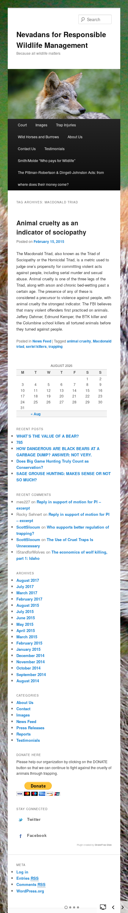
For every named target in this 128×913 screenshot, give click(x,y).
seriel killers (36, 346)
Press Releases (30, 727)
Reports (23, 734)
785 (19, 442)
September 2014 (31, 674)
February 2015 (29, 643)
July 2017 (25, 586)
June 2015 (25, 617)
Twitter (34, 819)
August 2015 (27, 605)
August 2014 (27, 680)
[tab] (64, 819)
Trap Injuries (66, 124)
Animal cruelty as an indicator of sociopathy (51, 227)
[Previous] (113, 907)
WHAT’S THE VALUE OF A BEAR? (47, 436)
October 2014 (28, 668)
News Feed (41, 341)
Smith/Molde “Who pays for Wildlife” (46, 160)
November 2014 (30, 661)
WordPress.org (30, 891)
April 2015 (25, 630)
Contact (23, 708)
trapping (56, 346)
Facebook (36, 835)
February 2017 (29, 599)
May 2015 (24, 624)
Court (22, 124)
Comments (31, 884)
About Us (75, 136)
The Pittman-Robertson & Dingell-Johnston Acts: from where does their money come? (61, 178)
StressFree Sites (103, 844)
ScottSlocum (28, 527)
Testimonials (54, 148)
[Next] (123, 907)
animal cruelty (79, 341)
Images (41, 124)
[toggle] (103, 907)
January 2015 (28, 649)
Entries (27, 878)
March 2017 (26, 592)
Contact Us (27, 148)
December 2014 (30, 655)
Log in (22, 872)
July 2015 (25, 611)
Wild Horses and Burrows (38, 136)
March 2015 (26, 636)
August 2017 (27, 580)
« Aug (35, 414)
